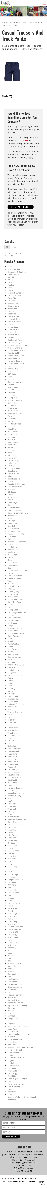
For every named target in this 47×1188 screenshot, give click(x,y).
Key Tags (11, 1016)
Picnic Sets (12, 856)
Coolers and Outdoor (16, 984)
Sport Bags (12, 806)
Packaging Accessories (17, 612)
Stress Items (13, 594)
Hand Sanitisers (14, 358)
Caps (10, 976)
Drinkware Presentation (17, 345)
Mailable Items (13, 908)
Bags (10, 968)
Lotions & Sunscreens (16, 293)
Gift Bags (11, 521)
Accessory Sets (14, 269)
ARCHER (11, 277)
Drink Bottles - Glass (16, 363)
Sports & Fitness (14, 424)
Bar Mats (11, 659)
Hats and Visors (14, 1000)
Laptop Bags (13, 327)
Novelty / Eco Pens (15, 1031)
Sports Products (14, 1065)
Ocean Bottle (13, 764)
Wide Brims (12, 782)
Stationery (12, 882)
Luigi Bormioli (13, 528)
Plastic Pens (12, 1042)
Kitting (10, 683)
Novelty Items (13, 775)
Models (11, 641)
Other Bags (12, 562)
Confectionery (13, 565)
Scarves (11, 481)
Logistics (11, 720)
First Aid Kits (13, 371)
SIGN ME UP (11, 1136)
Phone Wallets (13, 335)
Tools (10, 607)
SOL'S (10, 872)
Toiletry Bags (13, 769)
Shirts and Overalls (15, 1050)
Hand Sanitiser (13, 308)
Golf (9, 709)
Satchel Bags (13, 874)
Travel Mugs (13, 298)
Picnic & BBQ (13, 932)
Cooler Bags (13, 840)
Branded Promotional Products (20, 1047)
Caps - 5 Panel (13, 851)
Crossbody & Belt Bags (17, 272)
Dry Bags (11, 843)
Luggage (11, 1021)
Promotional (13, 696)
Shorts (10, 256)
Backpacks (12, 966)
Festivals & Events (15, 586)
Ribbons (11, 583)
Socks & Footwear (15, 903)
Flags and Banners (15, 995)
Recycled (11, 526)
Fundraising (12, 866)
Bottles (10, 961)
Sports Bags (12, 1063)
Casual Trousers (14, 253)
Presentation (13, 827)
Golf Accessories (14, 617)
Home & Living (14, 822)
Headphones (13, 303)
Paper (10, 452)
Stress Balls (12, 1071)
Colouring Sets (13, 699)
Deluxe (10, 900)
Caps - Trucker (13, 636)
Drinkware (12, 885)
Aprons (10, 680)
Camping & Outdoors (16, 484)
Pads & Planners (14, 510)
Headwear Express (15, 413)
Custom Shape (13, 460)
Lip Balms (12, 300)
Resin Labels (13, 411)
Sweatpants (12, 942)
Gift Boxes (12, 455)
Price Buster (12, 835)
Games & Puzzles (15, 576)
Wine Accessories (15, 400)
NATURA (11, 589)
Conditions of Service (27, 1178)
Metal (10, 714)
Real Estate (12, 756)
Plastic (10, 678)
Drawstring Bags (14, 531)
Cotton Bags (13, 727)
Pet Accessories (14, 434)
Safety (10, 869)
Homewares (12, 1008)
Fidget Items (13, 845)
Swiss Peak (12, 722)
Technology (12, 934)
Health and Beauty (15, 1003)
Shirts (10, 864)
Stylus (10, 940)
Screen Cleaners (14, 366)
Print (9, 887)
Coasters (11, 853)
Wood (10, 581)
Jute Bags (11, 466)
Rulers (10, 568)
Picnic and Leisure (15, 1039)
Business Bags (13, 974)
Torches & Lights (14, 384)
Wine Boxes (12, 649)
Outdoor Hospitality (15, 382)
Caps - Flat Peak (14, 602)
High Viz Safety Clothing (17, 1005)
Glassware (12, 314)
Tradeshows (13, 458)
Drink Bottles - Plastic (16, 350)
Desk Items (12, 471)
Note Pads (12, 662)
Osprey (10, 500)
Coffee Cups (12, 337)
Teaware (11, 390)
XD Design (12, 688)
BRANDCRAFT (13, 654)
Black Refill (12, 518)
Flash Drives (12, 392)
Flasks (10, 376)
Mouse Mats (13, 387)
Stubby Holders (14, 468)
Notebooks (12, 405)
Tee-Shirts (12, 1076)
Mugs (10, 953)
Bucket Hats (12, 707)
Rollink (10, 691)
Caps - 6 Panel (13, 892)
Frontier (11, 285)
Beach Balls (12, 730)
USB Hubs (12, 374)
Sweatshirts (12, 754)
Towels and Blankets (16, 1084)
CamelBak (12, 429)
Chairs (10, 895)
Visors (10, 743)
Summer (11, 615)
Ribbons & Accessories (17, 541)
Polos (10, 717)
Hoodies (11, 1010)
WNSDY (11, 280)
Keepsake (11, 560)
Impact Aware (13, 274)
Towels (10, 416)
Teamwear (12, 830)
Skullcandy (12, 463)
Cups (10, 958)
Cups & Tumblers (15, 321)
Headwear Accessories (17, 819)
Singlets (11, 1060)
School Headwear (15, 929)
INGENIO (11, 287)
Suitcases (11, 877)
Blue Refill (12, 489)
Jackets (10, 1013)
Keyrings (11, 811)
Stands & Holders (15, 361)
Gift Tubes (12, 492)
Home (5, 22)
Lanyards (11, 437)
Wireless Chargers (15, 348)
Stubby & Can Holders (16, 534)
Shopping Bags (14, 591)
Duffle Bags (12, 913)
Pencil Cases (13, 596)
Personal (11, 667)
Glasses (11, 955)
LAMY (10, 801)
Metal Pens (12, 1029)
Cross (10, 282)
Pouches (11, 290)
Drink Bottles (13, 369)
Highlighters (12, 505)
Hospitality (12, 948)
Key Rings (11, 403)
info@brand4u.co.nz (24, 1168)
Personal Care (13, 316)
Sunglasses (12, 672)
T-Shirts (11, 646)
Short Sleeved (13, 1052)
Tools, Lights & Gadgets (17, 1078)
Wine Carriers (13, 431)
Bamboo (11, 552)
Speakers (11, 395)
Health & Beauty (14, 796)
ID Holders (12, 536)
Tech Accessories (15, 295)
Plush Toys (12, 916)
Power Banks (13, 311)
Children (11, 832)
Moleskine (12, 837)
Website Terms (8, 1178)
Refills (10, 861)
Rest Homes (13, 759)
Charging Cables (14, 353)
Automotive (12, 523)
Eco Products (13, 992)
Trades (10, 906)
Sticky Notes (13, 631)
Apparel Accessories (16, 793)
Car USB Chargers (15, 342)
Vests (10, 1094)
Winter (10, 652)
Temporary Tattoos (16, 879)
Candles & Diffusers (16, 340)
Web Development (10, 1181)
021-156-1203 (24, 1165)
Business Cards (14, 442)
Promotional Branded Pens (19, 1034)
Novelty (11, 790)
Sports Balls (12, 547)
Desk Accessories (15, 628)
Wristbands (12, 809)
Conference (12, 494)
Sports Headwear (15, 670)
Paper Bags (12, 502)
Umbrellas (12, 746)
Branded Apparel (14, 963)
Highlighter (12, 421)
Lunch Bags (12, 623)
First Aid (11, 324)
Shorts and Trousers (16, 1058)
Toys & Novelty (14, 1086)
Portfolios (12, 919)
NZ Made (11, 497)
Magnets (11, 924)
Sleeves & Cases (14, 319)
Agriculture (12, 945)
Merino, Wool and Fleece (18, 1026)
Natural (11, 557)
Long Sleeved (13, 1018)
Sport (10, 638)
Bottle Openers (14, 772)
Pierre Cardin (13, 762)
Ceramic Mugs (13, 306)
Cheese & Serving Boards (18, 513)
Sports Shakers (14, 329)
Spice (10, 725)
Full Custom (12, 426)
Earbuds (11, 379)
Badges (11, 625)
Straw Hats (12, 445)
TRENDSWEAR (13, 620)
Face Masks (12, 332)
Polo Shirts (12, 1044)
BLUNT (11, 950)
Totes (10, 1081)
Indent (10, 266)
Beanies (11, 971)
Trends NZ (12, 767)
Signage (11, 573)
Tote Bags (12, 803)
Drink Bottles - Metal (16, 356)
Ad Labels (11, 476)
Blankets (11, 447)
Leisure (10, 604)
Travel (10, 686)
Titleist (10, 911)
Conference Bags (15, 657)
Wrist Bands (12, 733)
